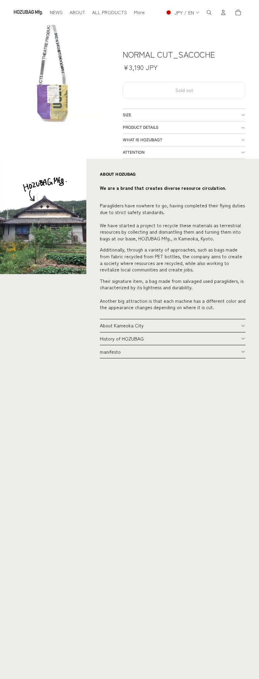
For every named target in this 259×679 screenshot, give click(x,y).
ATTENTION (134, 152)
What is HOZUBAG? (142, 140)
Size (127, 115)
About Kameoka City (122, 325)
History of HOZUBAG (122, 338)
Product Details (141, 127)
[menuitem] (56, 12)
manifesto (110, 351)
